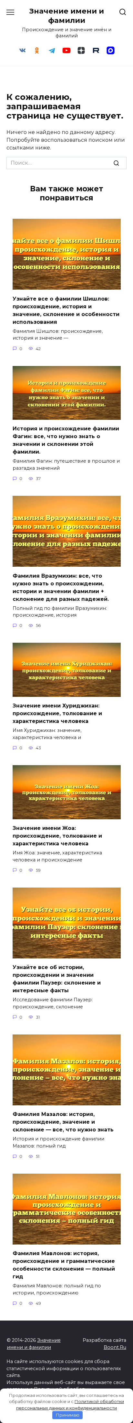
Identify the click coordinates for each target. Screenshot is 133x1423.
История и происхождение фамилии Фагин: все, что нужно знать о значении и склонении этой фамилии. (66, 440)
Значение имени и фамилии (66, 15)
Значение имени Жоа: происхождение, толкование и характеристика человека (57, 836)
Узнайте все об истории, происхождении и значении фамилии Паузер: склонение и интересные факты (57, 979)
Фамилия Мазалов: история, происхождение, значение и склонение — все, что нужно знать (63, 1122)
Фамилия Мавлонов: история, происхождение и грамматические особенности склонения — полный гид (64, 1265)
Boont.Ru (115, 1347)
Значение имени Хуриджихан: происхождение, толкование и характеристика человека (57, 713)
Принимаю (67, 1415)
